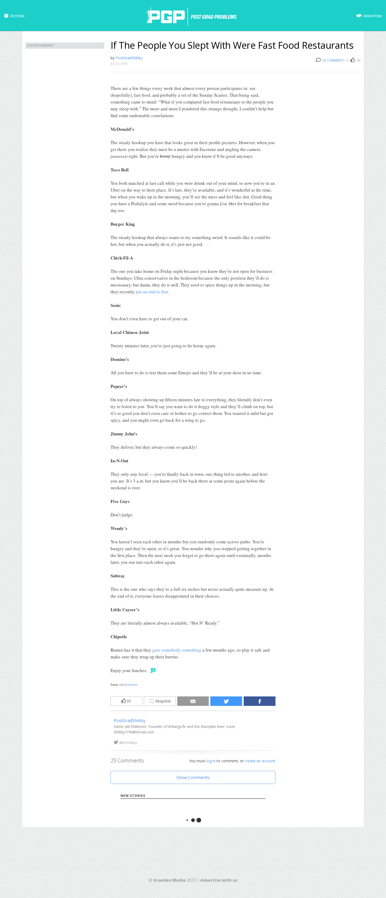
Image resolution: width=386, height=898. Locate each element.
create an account (260, 760)
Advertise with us (218, 880)
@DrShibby (128, 742)
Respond (162, 701)
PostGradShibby (129, 57)
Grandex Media (169, 880)
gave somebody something (176, 650)
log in (211, 760)
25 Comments (333, 60)
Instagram (131, 684)
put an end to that (152, 292)
